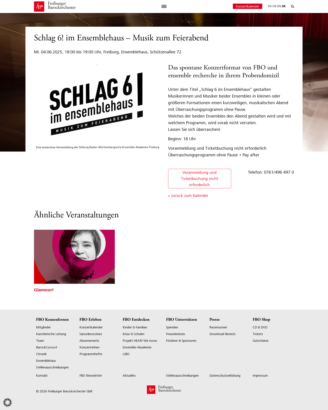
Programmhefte (90, 354)
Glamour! (44, 289)
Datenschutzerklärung (224, 376)
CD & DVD (260, 327)
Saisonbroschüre (90, 334)
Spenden (172, 327)
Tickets (258, 334)
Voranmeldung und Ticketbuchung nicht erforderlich (199, 178)
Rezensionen (218, 327)
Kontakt (42, 376)
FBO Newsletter (90, 376)
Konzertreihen (89, 347)
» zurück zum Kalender (188, 195)
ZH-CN (272, 6)
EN (279, 6)
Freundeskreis (175, 334)
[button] (7, 402)
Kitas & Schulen (133, 334)
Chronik (41, 354)
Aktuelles (129, 376)
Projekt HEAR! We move (140, 341)
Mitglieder (43, 327)
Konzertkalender (247, 6)
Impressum (260, 376)
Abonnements (89, 341)
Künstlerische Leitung (51, 334)
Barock (46, 347)
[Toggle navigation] (164, 6)
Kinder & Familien (135, 327)
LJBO (126, 354)
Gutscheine (260, 341)
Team (40, 341)
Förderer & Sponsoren (181, 341)
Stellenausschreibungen (52, 367)
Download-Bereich (222, 334)
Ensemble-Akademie (137, 347)
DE (284, 6)
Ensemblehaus (46, 361)
